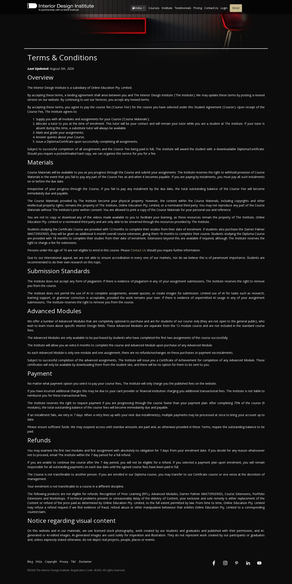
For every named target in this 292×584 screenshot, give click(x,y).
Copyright (51, 561)
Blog (30, 561)
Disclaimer (85, 561)
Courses (154, 8)
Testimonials (183, 8)
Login (224, 8)
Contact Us (211, 8)
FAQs (39, 561)
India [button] (138, 8)
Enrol (236, 8)
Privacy (64, 561)
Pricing (197, 8)
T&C (73, 561)
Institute (167, 8)
